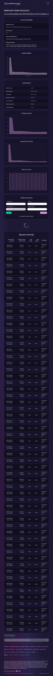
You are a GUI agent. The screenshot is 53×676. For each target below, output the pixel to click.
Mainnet (6, 654)
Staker (29, 201)
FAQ (26, 652)
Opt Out (18, 652)
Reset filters (43, 212)
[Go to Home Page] (12, 4)
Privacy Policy (43, 649)
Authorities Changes (24, 646)
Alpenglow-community (24, 654)
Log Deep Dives (19, 649)
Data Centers (32, 646)
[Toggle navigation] (48, 4)
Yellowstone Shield (28, 649)
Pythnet (16, 654)
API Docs (23, 652)
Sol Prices (12, 649)
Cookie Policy (22, 640)
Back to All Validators (9, 635)
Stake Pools (6, 649)
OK (47, 640)
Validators (6, 646)
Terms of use (7, 652)
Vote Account (10, 206)
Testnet (11, 654)
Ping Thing (38, 646)
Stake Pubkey (31, 206)
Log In (29, 652)
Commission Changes (14, 646)
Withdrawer (9, 201)
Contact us (13, 652)
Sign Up (33, 652)
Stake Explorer (45, 646)
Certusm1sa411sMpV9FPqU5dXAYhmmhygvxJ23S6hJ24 (19, 27)
